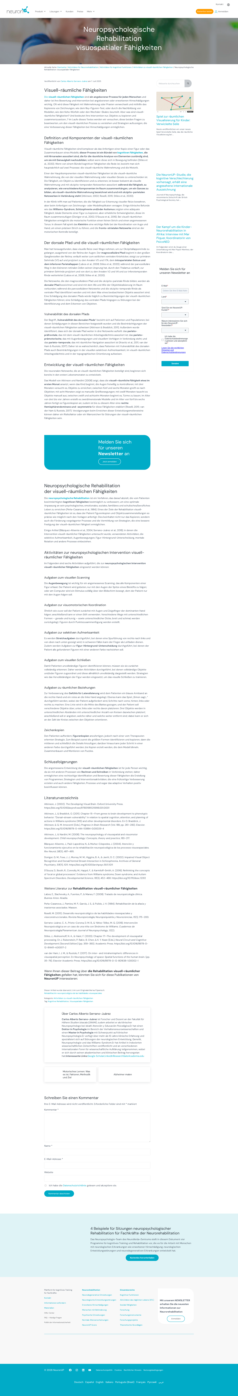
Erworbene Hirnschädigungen (95, 1305)
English (100, 1382)
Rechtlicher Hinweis (132, 1370)
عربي (161, 1382)
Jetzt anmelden (110, 461)
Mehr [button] (89, 11)
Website (48, 1172)
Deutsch (78, 1382)
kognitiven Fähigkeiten (130, 152)
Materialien (49, 1308)
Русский (152, 1382)
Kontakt (219, 4)
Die (64, 96)
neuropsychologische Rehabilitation (69, 498)
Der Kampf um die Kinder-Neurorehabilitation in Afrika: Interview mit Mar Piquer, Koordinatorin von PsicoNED (174, 234)
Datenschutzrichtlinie (74, 1185)
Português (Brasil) (124, 1382)
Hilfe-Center (49, 1313)
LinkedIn (108, 1056)
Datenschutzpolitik (104, 1370)
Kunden (69, 11)
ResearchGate (120, 1056)
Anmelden (223, 11)
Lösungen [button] (54, 11)
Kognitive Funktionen (129, 1295)
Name (48, 1145)
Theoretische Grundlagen (131, 1325)
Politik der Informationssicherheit (57, 1322)
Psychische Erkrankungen (93, 1315)
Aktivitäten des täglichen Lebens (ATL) (137, 1300)
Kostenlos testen (204, 11)
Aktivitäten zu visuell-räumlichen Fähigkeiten (73, 998)
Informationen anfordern (55, 1303)
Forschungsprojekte (129, 1320)
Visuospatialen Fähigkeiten (81, 1001)
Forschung (124, 1310)
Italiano (109, 1382)
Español (89, 1382)
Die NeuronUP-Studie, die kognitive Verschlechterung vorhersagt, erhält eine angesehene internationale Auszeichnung (174, 182)
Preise (80, 11)
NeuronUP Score (89, 1325)
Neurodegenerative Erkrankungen (97, 1295)
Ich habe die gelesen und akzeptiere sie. (83, 1185)
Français (140, 1382)
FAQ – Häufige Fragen (53, 1317)
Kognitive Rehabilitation (58, 1001)
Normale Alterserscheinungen (95, 1320)
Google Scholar (96, 1056)
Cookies (118, 1370)
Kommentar (51, 1109)
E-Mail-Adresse (53, 1159)
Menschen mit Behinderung (94, 1310)
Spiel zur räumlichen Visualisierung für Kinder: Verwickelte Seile (173, 120)
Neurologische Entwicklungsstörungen (99, 1300)
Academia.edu (136, 1056)
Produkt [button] (39, 11)
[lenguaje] (228, 4)
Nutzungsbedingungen (153, 1370)
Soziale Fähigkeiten (128, 1305)
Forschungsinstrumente (130, 1315)
